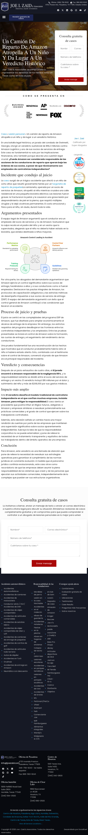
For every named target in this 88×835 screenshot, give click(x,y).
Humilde (44, 813)
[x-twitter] (63, 10)
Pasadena (25, 813)
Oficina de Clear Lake (37, 783)
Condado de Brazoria (12, 816)
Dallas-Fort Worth (31, 816)
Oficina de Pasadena (28, 756)
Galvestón (53, 813)
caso (6, 180)
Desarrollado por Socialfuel (75, 829)
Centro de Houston (52, 758)
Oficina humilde (8, 781)
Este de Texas (32, 820)
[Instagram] (76, 10)
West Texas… (45, 820)
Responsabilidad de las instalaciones (44, 584)
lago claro (35, 813)
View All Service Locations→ (31, 823)
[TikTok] (85, 10)
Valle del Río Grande (49, 816)
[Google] (71, 10)
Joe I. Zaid (79, 138)
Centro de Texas (17, 820)
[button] (4, 17)
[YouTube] (80, 10)
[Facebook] (58, 10)
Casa (4, 134)
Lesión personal (17, 134)
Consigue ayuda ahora (69, 583)
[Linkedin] (67, 10)
